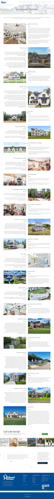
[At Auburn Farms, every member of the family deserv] (13, 442)
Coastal (33, 481)
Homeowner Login (45, 480)
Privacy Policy (25, 484)
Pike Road (34, 482)
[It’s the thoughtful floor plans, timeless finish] (31, 442)
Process (24, 480)
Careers (43, 481)
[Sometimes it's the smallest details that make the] (40, 442)
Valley (33, 480)
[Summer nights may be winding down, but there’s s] (49, 442)
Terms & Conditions (35, 484)
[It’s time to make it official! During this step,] (4, 442)
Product (24, 481)
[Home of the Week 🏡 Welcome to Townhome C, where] (22, 442)
